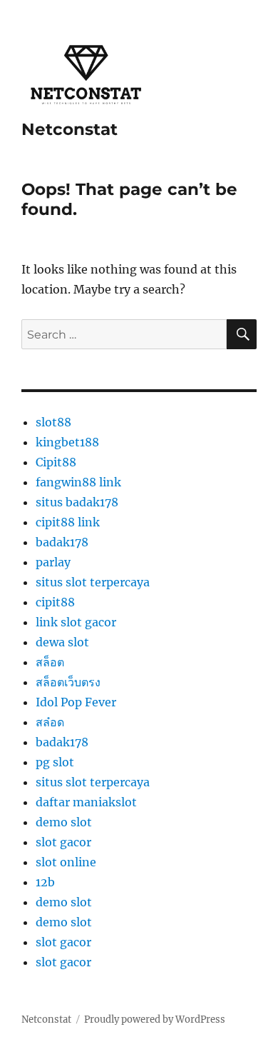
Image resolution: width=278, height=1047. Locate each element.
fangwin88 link (78, 482)
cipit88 (55, 602)
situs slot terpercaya (93, 582)
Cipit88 (56, 462)
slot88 (53, 422)
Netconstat (69, 129)
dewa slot (62, 642)
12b (45, 882)
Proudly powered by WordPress (154, 1019)
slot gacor (63, 842)
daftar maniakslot (86, 802)
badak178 (62, 542)
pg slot (55, 762)
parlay (53, 562)
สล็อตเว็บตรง (68, 682)
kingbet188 (67, 442)
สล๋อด (50, 722)
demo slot (64, 822)
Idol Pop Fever (76, 702)
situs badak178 (77, 502)
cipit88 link (68, 522)
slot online (66, 862)
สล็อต (50, 662)
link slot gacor (76, 622)
